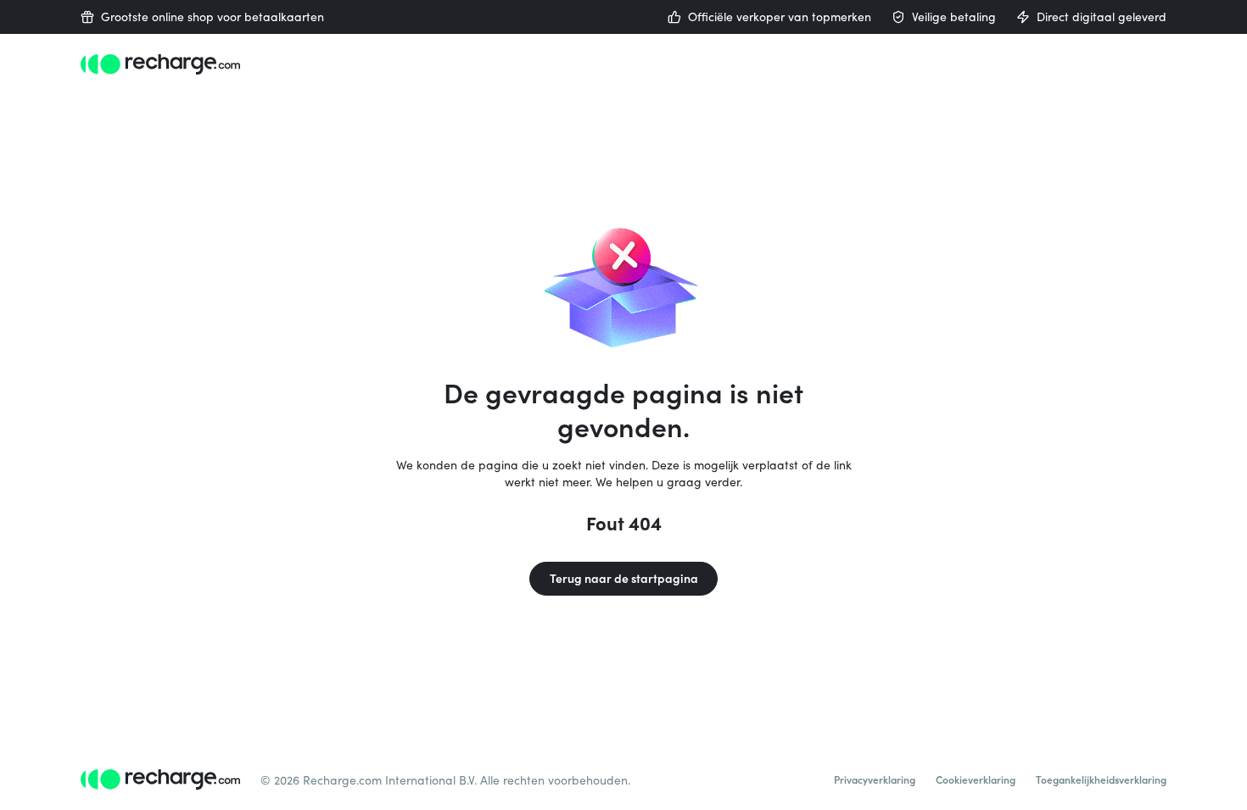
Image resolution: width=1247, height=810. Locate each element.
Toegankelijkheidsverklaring (1101, 779)
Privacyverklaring (874, 779)
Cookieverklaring (975, 779)
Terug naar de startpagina (624, 578)
